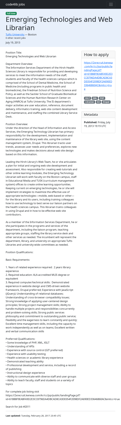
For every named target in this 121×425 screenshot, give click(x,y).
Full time (11, 13)
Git (98, 102)
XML (95, 98)
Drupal (106, 102)
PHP (102, 98)
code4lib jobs (15, 4)
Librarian (89, 102)
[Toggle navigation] (111, 4)
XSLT (87, 98)
